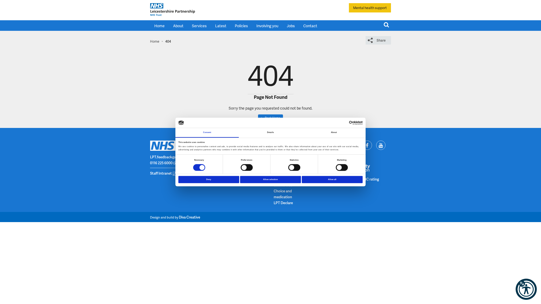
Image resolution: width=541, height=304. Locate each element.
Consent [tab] (207, 133)
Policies (241, 25)
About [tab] (334, 133)
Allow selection (270, 179)
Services (199, 25)
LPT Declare (283, 202)
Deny (208, 179)
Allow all (332, 179)
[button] (526, 289)
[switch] (247, 167)
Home (159, 25)
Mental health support (370, 7)
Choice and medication (283, 193)
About (178, 25)
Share (381, 40)
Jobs (291, 25)
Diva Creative (189, 217)
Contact (310, 25)
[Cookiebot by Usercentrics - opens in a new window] (344, 123)
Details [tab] (270, 133)
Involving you (267, 25)
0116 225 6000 (161, 162)
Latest (220, 25)
